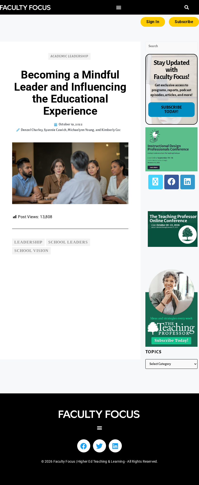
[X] (155, 182)
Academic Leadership (69, 56)
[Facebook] (171, 182)
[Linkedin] (115, 445)
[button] (118, 7)
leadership (28, 242)
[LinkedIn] (187, 182)
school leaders (68, 242)
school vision (31, 251)
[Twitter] (99, 445)
